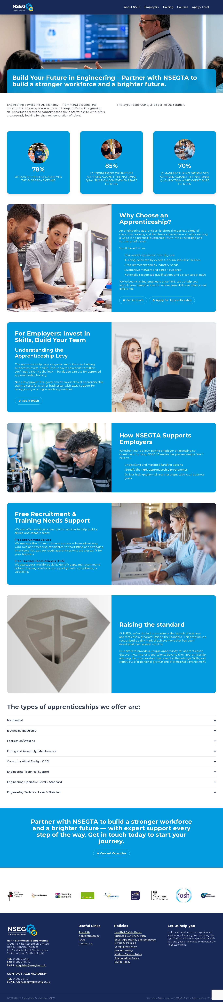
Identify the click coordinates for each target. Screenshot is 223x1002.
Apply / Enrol (200, 7)
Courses (182, 7)
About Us (84, 932)
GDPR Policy (122, 961)
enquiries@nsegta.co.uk (31, 965)
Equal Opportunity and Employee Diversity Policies (135, 941)
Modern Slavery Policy (128, 954)
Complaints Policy (125, 946)
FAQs (82, 939)
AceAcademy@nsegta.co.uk (33, 981)
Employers (151, 7)
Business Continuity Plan (130, 935)
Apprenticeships (89, 935)
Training (168, 7)
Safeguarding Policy (126, 958)
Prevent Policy (123, 950)
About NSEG (132, 7)
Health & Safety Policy (128, 932)
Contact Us (85, 943)
